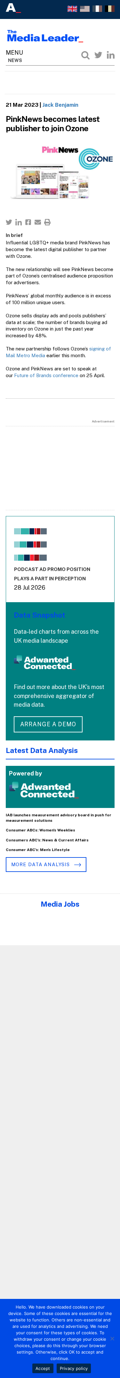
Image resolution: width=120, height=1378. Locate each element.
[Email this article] (38, 222)
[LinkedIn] (111, 55)
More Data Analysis (41, 864)
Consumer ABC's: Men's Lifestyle (38, 850)
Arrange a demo (48, 724)
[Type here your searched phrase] (85, 55)
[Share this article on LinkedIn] (18, 222)
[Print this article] (47, 222)
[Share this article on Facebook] (28, 222)
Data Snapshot (39, 615)
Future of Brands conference (46, 375)
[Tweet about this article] (9, 222)
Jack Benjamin (60, 105)
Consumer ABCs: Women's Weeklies (40, 830)
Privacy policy (74, 1368)
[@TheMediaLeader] (98, 55)
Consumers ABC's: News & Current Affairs (47, 840)
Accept (43, 1368)
